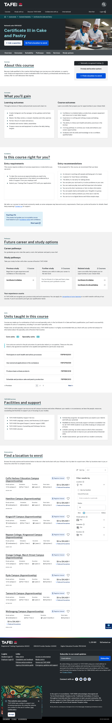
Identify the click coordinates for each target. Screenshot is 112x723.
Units (48, 53)
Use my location (85, 490)
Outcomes (18, 53)
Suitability (29, 53)
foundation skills (24, 219)
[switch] (68, 478)
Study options (68, 53)
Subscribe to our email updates (73, 654)
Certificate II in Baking (14, 280)
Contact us (18, 206)
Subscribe (105, 658)
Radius (80, 503)
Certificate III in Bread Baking (88, 285)
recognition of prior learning (71, 296)
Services (56, 53)
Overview (8, 53)
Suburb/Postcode (83, 494)
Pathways (40, 53)
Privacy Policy (67, 672)
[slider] (84, 513)
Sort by (81, 470)
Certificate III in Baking (86, 280)
